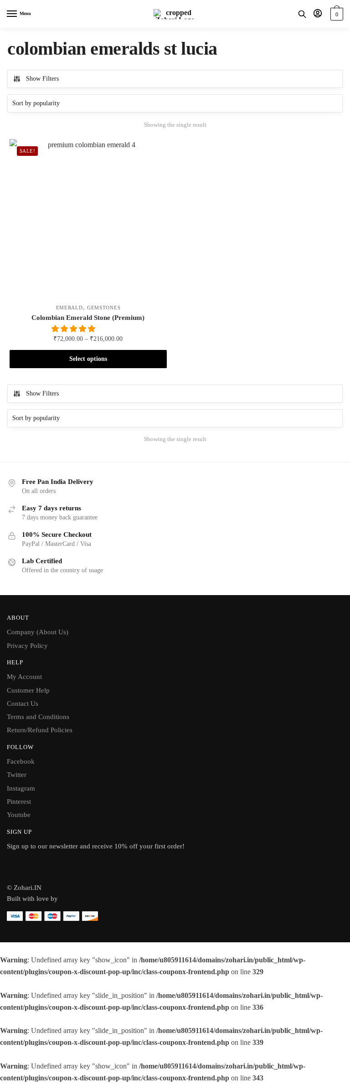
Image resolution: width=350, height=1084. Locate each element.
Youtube (19, 814)
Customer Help (28, 690)
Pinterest (19, 801)
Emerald (69, 307)
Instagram (21, 788)
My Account (24, 676)
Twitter (16, 774)
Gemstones (103, 307)
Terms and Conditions (38, 716)
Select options (88, 358)
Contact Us (22, 703)
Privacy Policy (27, 645)
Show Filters (42, 78)
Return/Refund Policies (39, 730)
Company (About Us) (37, 632)
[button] (74, 329)
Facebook (21, 761)
